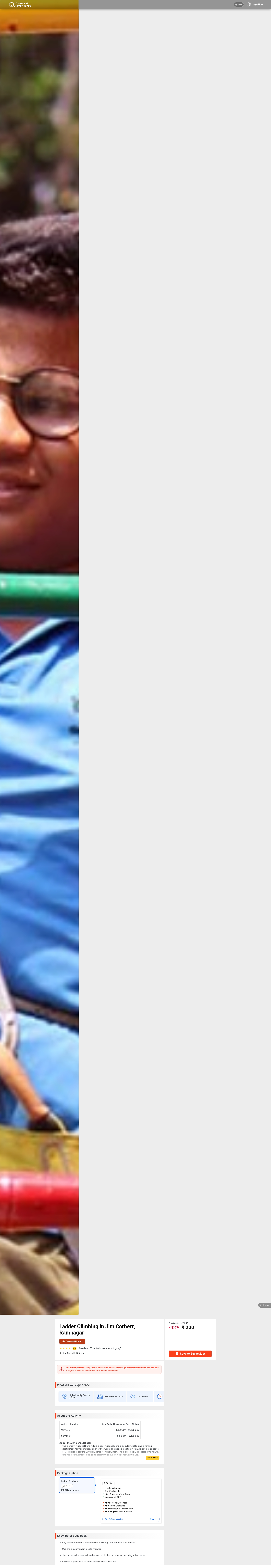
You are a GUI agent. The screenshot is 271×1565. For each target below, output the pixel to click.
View (152, 1519)
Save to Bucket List (192, 1353)
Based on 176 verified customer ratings (97, 1348)
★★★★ (67, 1348)
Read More (152, 1457)
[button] (119, 1348)
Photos (266, 1305)
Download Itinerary (74, 1341)
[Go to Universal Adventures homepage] (20, 4)
